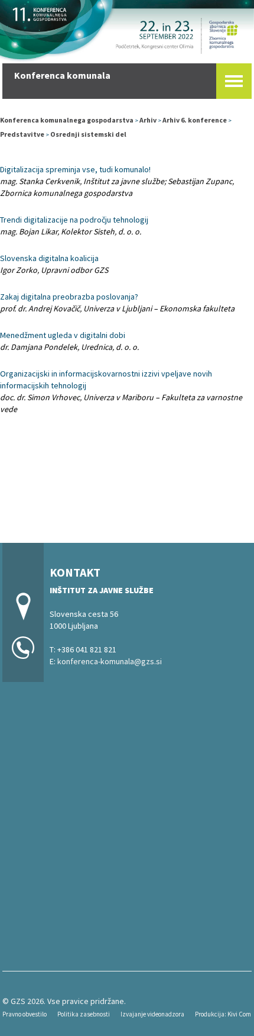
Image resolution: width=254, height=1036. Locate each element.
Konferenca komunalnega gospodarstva (66, 119)
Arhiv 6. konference (194, 119)
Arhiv (148, 119)
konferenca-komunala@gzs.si (109, 661)
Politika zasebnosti (83, 1014)
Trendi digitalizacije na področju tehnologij (74, 219)
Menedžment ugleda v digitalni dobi (62, 335)
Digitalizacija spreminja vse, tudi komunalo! (75, 169)
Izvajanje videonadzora (152, 1014)
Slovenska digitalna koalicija (49, 258)
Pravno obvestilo (24, 1014)
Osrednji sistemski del (88, 134)
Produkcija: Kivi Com (223, 1014)
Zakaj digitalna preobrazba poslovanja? (69, 296)
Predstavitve (22, 134)
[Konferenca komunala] (127, 29)
